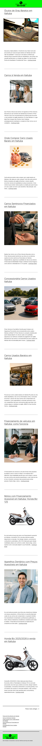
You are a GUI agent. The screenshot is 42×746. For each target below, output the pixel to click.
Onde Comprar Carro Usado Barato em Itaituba (11, 720)
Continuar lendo (32, 60)
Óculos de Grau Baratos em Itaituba (11, 716)
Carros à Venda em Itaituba (18, 75)
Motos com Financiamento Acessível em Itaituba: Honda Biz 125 (20, 499)
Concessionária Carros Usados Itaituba (10, 726)
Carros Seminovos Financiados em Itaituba (11, 723)
